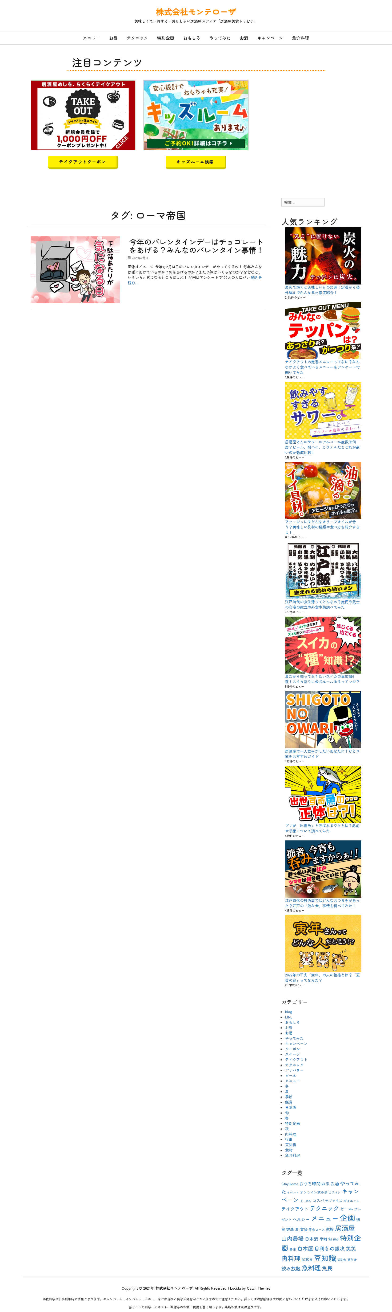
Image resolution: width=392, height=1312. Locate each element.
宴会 (304, 1229)
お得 (113, 38)
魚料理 (311, 1267)
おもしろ (191, 38)
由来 (292, 1249)
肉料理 (290, 1134)
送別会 (341, 1260)
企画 (347, 1217)
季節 (289, 1096)
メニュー (91, 38)
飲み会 (352, 1259)
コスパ (318, 1200)
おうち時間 (310, 1183)
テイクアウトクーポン (82, 161)
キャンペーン (270, 38)
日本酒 (290, 1107)
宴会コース (317, 1229)
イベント (293, 1192)
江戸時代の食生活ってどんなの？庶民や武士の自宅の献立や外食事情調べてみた (322, 604)
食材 (289, 1150)
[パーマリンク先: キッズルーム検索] (195, 114)
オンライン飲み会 (314, 1192)
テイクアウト (296, 1059)
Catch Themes (258, 1288)
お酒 (244, 38)
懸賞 (289, 1102)
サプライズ (333, 1200)
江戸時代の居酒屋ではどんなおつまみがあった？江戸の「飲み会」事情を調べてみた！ (322, 903)
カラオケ (335, 1192)
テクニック (137, 38)
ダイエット (351, 1200)
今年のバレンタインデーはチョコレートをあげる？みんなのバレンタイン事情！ (196, 245)
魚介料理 (300, 38)
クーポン (292, 1048)
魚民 (327, 1268)
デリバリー (294, 1070)
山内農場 (292, 1238)
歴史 (336, 1239)
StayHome (289, 1183)
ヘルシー (301, 1219)
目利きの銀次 (329, 1248)
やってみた (220, 38)
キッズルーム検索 (195, 161)
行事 (289, 1139)
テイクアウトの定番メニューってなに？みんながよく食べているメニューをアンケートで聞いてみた (322, 367)
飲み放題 (291, 1268)
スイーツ (292, 1054)
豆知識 (290, 1144)
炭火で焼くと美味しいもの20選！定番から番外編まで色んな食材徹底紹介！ (322, 289)
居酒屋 (345, 1228)
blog (288, 1011)
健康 (290, 1229)
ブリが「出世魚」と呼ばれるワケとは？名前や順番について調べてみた (322, 828)
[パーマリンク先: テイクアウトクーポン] (83, 114)
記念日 (307, 1259)
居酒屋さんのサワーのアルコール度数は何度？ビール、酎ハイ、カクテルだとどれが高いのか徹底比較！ (322, 447)
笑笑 (351, 1248)
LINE (289, 1017)
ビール (290, 1075)
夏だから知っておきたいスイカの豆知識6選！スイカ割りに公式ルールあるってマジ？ (322, 679)
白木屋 (305, 1248)
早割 (323, 1239)
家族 (330, 1229)
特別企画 (165, 38)
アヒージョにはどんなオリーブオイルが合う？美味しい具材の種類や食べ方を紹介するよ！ (322, 527)
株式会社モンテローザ (196, 11)
